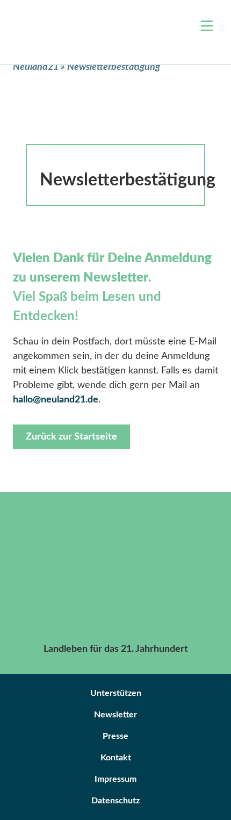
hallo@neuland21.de (55, 400)
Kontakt (115, 757)
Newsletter (115, 714)
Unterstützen (115, 693)
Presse (115, 736)
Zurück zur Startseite (71, 437)
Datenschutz (115, 800)
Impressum (115, 779)
